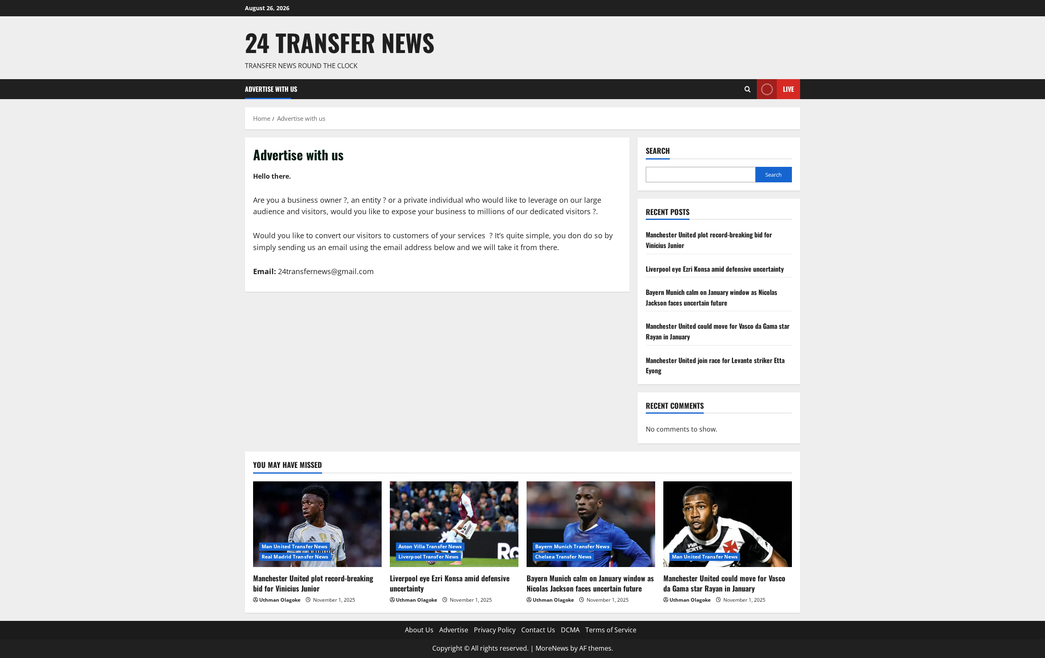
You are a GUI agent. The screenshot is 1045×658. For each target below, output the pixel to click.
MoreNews (552, 648)
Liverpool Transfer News (428, 556)
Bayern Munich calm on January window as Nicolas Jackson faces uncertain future (711, 297)
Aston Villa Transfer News (430, 546)
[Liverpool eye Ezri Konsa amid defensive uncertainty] (454, 524)
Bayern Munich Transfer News (572, 546)
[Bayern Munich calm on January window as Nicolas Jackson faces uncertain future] (591, 524)
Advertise (453, 629)
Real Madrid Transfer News (295, 556)
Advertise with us (271, 89)
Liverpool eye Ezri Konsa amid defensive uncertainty (715, 269)
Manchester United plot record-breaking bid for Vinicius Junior (313, 583)
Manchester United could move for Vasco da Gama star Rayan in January (724, 583)
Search (658, 151)
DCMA (570, 629)
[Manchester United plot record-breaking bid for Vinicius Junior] (317, 524)
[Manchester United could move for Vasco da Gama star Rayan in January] (727, 524)
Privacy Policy (495, 629)
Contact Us (538, 629)
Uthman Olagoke (279, 599)
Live (788, 89)
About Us (419, 629)
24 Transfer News (339, 42)
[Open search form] (748, 89)
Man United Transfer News (294, 546)
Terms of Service (610, 629)
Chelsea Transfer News (563, 556)
